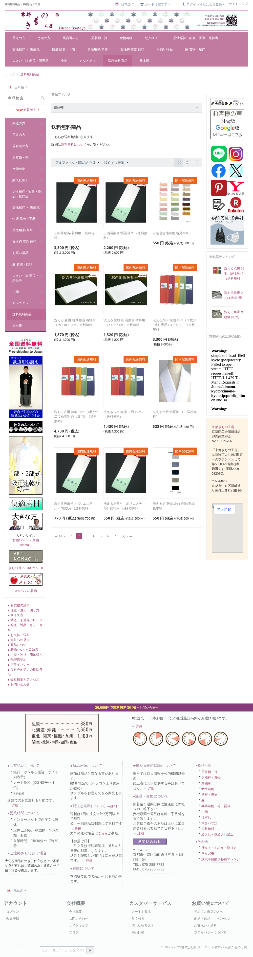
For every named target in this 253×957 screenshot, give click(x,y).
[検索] (42, 98)
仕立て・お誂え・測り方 (219, 847)
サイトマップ (78, 925)
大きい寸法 (209, 823)
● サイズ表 (15, 615)
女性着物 (207, 789)
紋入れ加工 (153, 38)
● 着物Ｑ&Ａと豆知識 (23, 649)
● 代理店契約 (17, 659)
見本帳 (144, 60)
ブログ (74, 932)
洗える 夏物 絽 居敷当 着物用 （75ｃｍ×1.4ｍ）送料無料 (75, 322)
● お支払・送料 (19, 635)
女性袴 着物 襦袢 (132, 49)
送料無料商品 (117, 60)
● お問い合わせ (19, 684)
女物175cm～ (22, 540)
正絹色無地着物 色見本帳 (171, 233)
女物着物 (126, 38)
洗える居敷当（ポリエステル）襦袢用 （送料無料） (123, 505)
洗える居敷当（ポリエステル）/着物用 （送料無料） (73, 505)
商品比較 (138, 932)
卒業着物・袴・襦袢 (215, 806)
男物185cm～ (29, 542)
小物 (64, 60)
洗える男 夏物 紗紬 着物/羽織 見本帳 (174, 505)
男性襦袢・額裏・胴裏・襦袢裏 (195, 38)
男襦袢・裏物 (211, 777)
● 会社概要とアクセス (23, 679)
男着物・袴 (99, 38)
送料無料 (207, 828)
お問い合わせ (78, 918)
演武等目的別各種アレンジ (220, 859)
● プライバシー (19, 664)
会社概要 (75, 911)
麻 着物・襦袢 (195, 49)
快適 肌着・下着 (63, 49)
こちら (102, 833)
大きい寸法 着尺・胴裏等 (30, 60)
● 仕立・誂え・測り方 (23, 610)
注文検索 (138, 918)
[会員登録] (227, 102)
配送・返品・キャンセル (212, 918)
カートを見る (141, 911)
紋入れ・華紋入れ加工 (217, 834)
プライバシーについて (210, 932)
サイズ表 (207, 853)
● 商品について (19, 644)
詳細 (139, 726)
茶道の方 (18, 38)
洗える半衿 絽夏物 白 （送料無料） (175, 414)
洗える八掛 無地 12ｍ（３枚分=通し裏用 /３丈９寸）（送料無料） (174, 325)
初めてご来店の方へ (208, 911)
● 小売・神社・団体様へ (25, 654)
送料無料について (74, 144)
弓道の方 (44, 38)
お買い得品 (165, 49)
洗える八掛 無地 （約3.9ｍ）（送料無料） (124, 414)
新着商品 (29, 110)
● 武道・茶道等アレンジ (25, 620)
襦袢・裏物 (209, 794)
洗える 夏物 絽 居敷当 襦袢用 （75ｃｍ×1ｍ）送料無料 (124, 322)
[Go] (90, 950)
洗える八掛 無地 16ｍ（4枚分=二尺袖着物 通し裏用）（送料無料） (76, 416)
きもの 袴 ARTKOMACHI (25, 568)
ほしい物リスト (143, 925)
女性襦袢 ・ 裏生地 (26, 49)
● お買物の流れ (19, 605)
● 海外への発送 (19, 640)
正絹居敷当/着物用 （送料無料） (74, 235)
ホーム (10, 74)
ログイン (12, 911)
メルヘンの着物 (25, 591)
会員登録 (12, 918)
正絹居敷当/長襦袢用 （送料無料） (125, 235)
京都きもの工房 (223, 427)
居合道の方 (71, 38)
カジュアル (88, 60)
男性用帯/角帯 (97, 49)
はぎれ (206, 817)
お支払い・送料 (205, 925)
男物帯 (206, 783)
